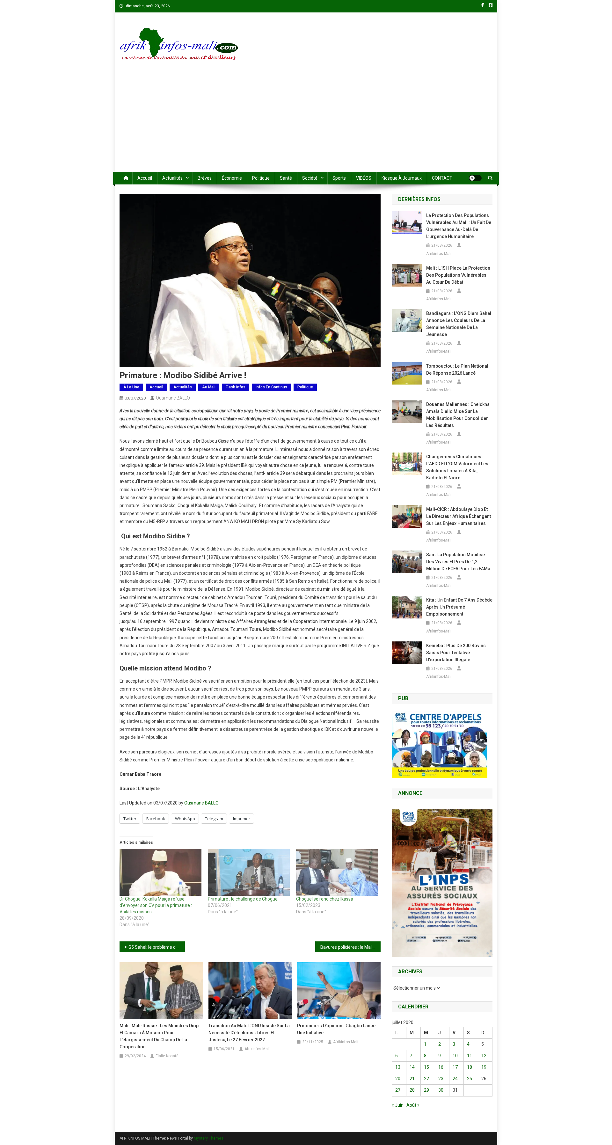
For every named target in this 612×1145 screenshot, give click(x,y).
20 (397, 1078)
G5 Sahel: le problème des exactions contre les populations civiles (156, 947)
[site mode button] (475, 178)
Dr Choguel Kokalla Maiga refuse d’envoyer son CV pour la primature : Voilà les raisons (156, 905)
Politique (261, 178)
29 (426, 1090)
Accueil (144, 178)
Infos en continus (271, 387)
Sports (339, 178)
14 (412, 1067)
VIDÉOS (363, 178)
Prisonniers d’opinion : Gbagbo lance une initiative (336, 1029)
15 (426, 1067)
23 (440, 1078)
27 (397, 1090)
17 (455, 1067)
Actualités (172, 178)
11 (469, 1055)
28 (412, 1090)
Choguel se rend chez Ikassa (324, 899)
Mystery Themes (208, 1138)
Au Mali (208, 387)
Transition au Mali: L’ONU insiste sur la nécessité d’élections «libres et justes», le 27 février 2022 (249, 1032)
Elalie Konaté (167, 1056)
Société (309, 178)
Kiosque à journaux (402, 178)
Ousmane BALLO (173, 397)
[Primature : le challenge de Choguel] (249, 872)
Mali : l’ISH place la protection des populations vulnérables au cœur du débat (458, 275)
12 (483, 1055)
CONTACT (442, 178)
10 (455, 1055)
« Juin (398, 1105)
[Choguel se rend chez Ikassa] (337, 872)
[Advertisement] (306, 123)
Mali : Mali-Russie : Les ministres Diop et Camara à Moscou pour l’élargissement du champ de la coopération (159, 1036)
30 (440, 1090)
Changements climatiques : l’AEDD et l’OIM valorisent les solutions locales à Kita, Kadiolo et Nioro (457, 467)
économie (232, 178)
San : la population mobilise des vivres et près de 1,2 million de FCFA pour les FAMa (458, 561)
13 (397, 1067)
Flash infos (235, 387)
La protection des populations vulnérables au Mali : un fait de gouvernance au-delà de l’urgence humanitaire (458, 226)
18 (469, 1067)
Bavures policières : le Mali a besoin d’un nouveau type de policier (350, 947)
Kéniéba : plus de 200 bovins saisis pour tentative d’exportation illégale (456, 652)
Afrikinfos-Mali (257, 1049)
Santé (286, 178)
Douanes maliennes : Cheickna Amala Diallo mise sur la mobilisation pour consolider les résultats (458, 415)
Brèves (205, 178)
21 (412, 1078)
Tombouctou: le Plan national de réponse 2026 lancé (457, 369)
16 (440, 1067)
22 (426, 1078)
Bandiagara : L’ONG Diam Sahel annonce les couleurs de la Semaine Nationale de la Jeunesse (458, 324)
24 (455, 1078)
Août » (412, 1105)
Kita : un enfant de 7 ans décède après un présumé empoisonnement (459, 607)
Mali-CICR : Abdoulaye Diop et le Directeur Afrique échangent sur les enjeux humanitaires (458, 516)
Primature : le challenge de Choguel (243, 899)
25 (469, 1078)
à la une (131, 387)
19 (483, 1067)
